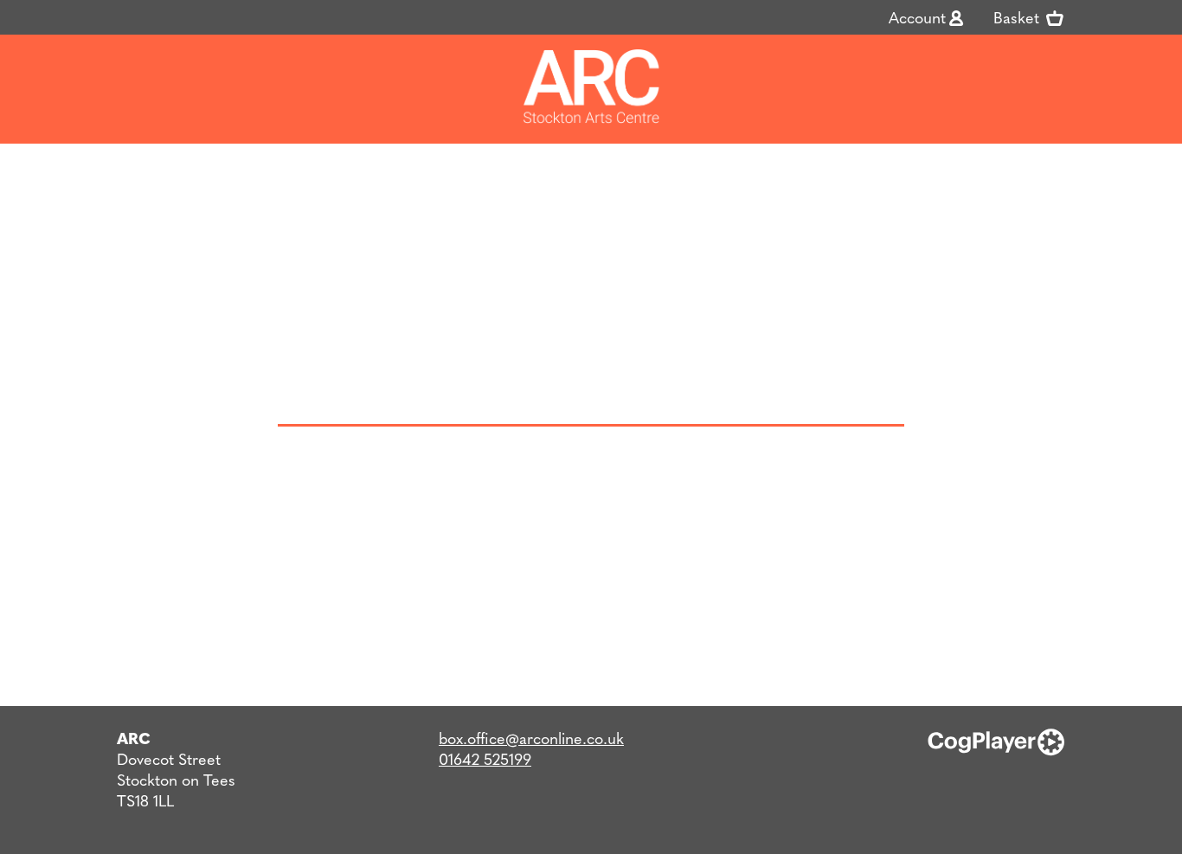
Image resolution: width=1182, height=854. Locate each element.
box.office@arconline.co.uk (531, 737)
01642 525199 (485, 758)
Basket (1018, 17)
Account (917, 17)
